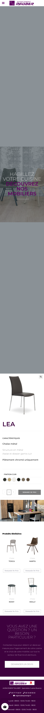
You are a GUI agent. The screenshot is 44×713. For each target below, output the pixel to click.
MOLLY (32, 602)
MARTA (32, 561)
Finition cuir (10, 474)
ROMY (11, 602)
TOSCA (12, 561)
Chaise (11, 558)
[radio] (5, 479)
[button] (41, 377)
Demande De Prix (29, 492)
